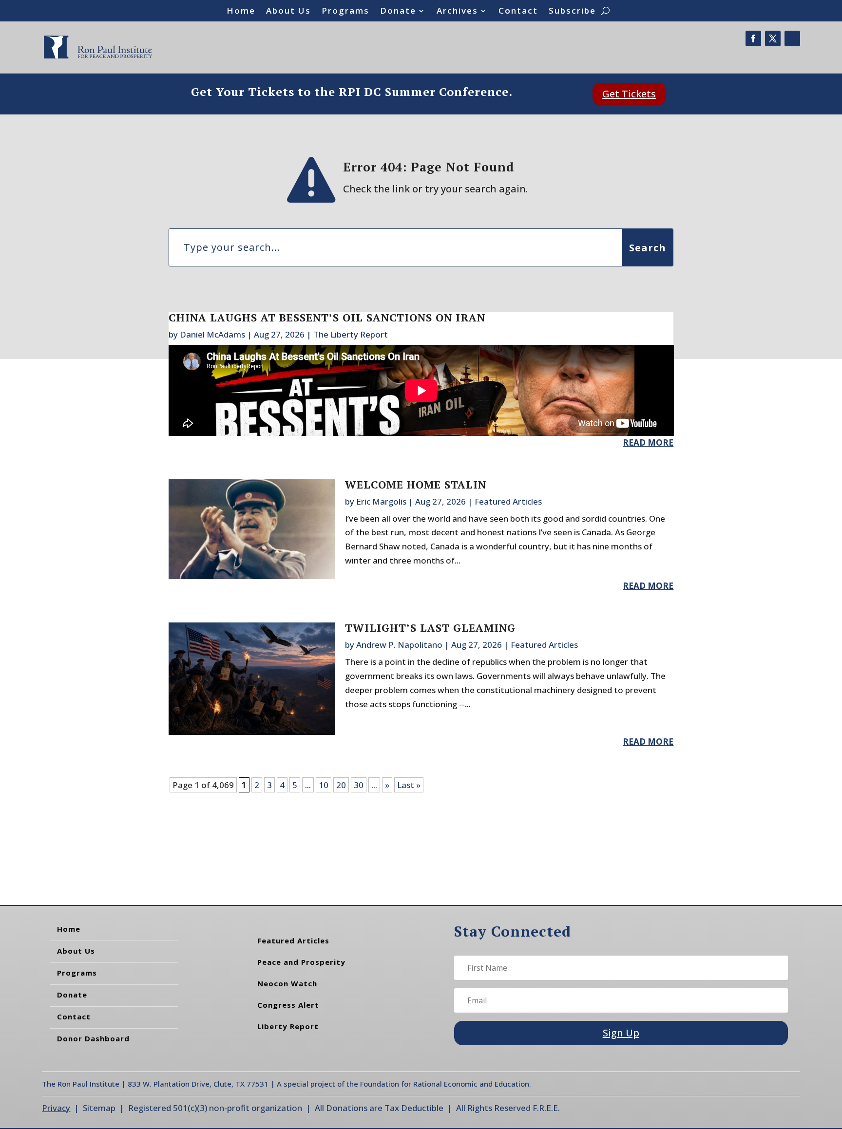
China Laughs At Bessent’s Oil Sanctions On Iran (327, 317)
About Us (288, 11)
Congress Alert (288, 1005)
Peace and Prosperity (301, 962)
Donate (398, 11)
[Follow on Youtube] (792, 38)
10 (323, 784)
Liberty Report (288, 1026)
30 (359, 784)
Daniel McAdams (212, 334)
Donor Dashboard (93, 1038)
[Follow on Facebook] (753, 38)
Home (241, 11)
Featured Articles (508, 501)
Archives (457, 11)
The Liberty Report (350, 334)
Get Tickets (629, 93)
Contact (518, 11)
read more (648, 442)
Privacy (56, 1107)
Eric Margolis (381, 501)
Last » (409, 784)
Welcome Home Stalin (415, 484)
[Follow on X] (773, 38)
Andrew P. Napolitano (399, 644)
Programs (345, 11)
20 (341, 784)
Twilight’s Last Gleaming (430, 628)
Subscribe (572, 11)
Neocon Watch (287, 983)
